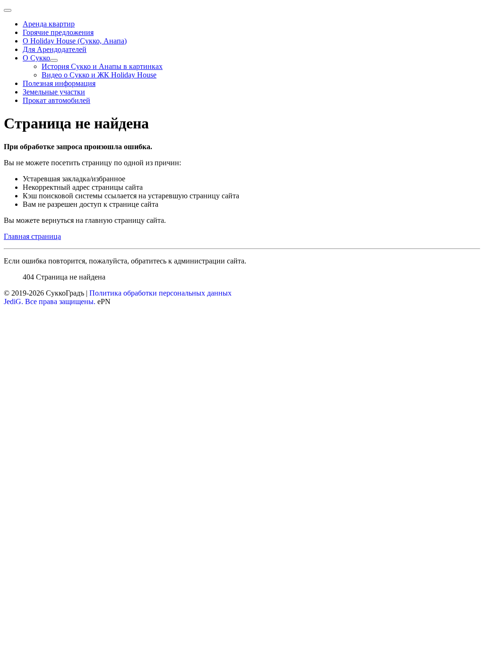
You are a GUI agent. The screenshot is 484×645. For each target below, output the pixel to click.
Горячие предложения (58, 32)
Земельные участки (54, 92)
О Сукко (36, 58)
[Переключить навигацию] (7, 10)
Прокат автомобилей (56, 100)
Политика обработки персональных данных (160, 293)
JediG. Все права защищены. (49, 301)
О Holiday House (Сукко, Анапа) (75, 41)
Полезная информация (59, 83)
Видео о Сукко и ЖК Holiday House (99, 75)
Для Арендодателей (54, 49)
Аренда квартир (49, 24)
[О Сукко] (54, 60)
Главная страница (32, 236)
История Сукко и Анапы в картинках (102, 66)
